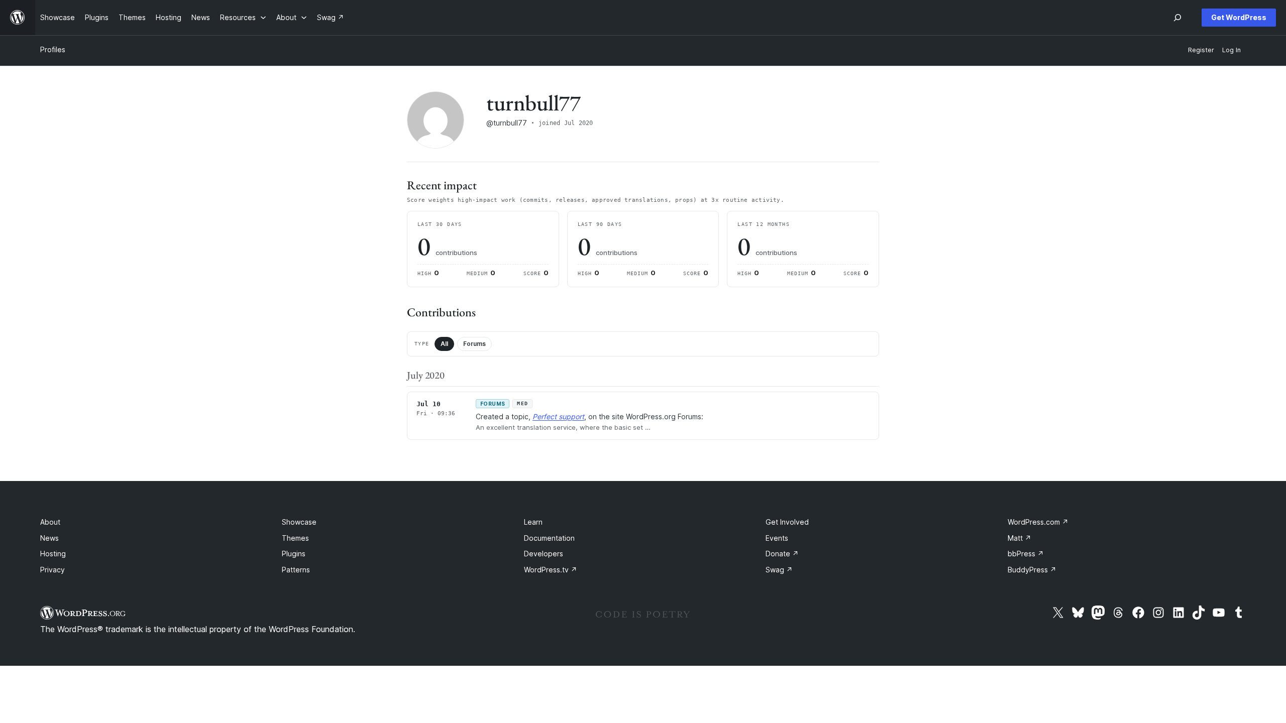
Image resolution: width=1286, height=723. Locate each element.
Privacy (52, 569)
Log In (1231, 50)
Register (1201, 50)
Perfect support (558, 416)
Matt (1019, 538)
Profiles (52, 49)
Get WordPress (1238, 17)
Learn (533, 522)
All (444, 343)
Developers (543, 553)
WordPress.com (1038, 522)
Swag (779, 569)
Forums (474, 343)
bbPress (1026, 553)
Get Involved (787, 522)
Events (777, 538)
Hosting (53, 553)
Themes (295, 538)
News (49, 538)
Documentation (549, 538)
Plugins (293, 553)
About (50, 522)
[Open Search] (1177, 17)
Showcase (299, 522)
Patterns (296, 569)
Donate (782, 553)
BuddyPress (1032, 569)
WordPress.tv (550, 569)
